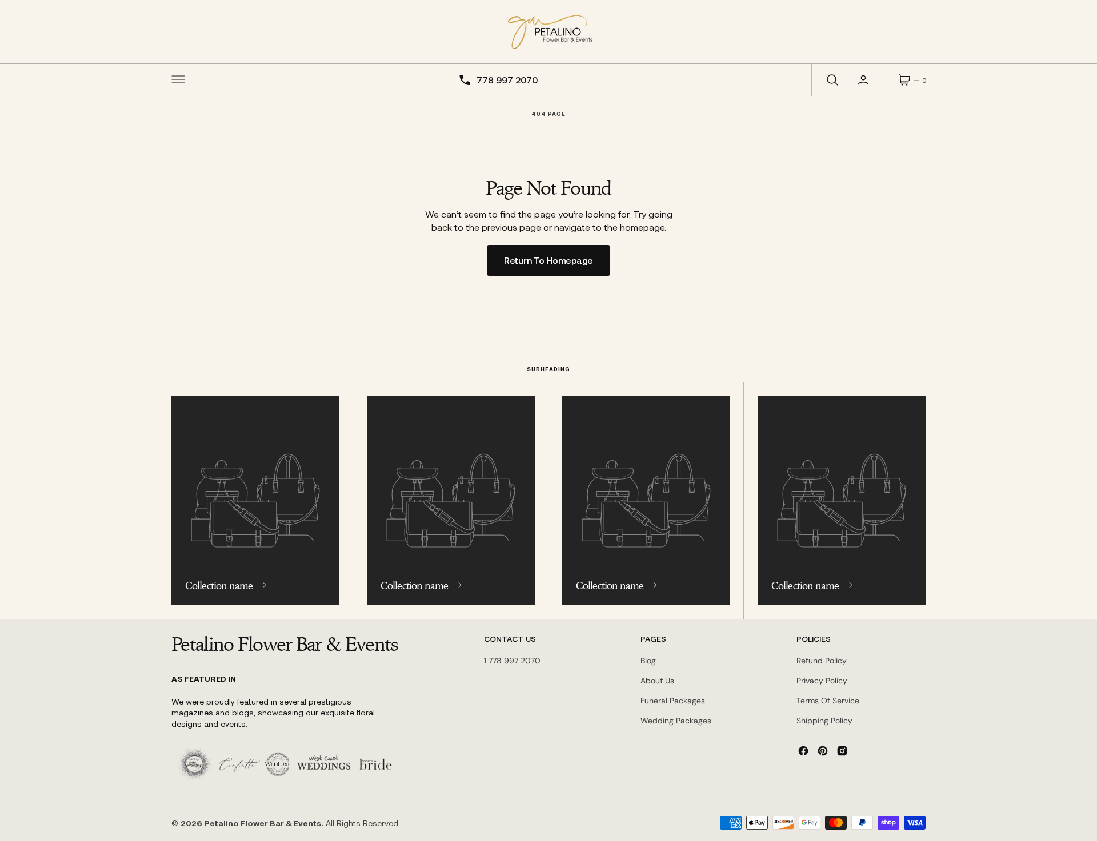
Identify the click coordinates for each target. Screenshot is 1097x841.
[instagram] (842, 751)
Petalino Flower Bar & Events (263, 823)
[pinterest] (823, 751)
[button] (178, 80)
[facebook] (803, 751)
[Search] (831, 80)
